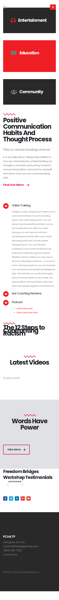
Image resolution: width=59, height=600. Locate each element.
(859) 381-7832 (12, 550)
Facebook (5, 498)
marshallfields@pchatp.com (21, 546)
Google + (23, 498)
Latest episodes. (25, 308)
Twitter (11, 498)
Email (28, 498)
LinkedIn (17, 498)
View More (14, 449)
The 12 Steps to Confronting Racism (24, 330)
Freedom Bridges (30, 60)
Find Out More (13, 185)
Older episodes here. (28, 312)
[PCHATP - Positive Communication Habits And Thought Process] (14, 7)
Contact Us (10, 554)
